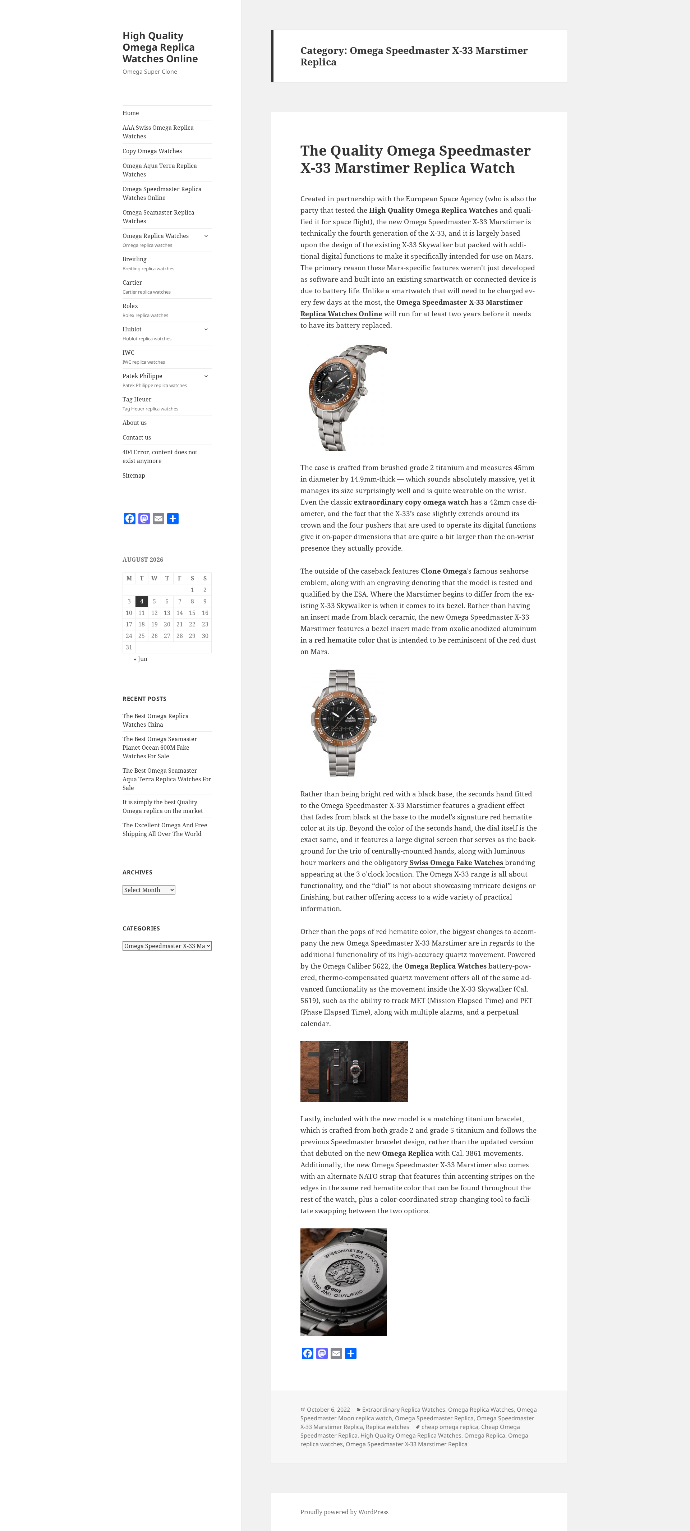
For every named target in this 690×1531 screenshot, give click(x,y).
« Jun (140, 659)
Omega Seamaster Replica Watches (158, 216)
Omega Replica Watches (156, 240)
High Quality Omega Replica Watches (410, 1435)
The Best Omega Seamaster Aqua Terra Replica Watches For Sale (167, 779)
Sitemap (134, 475)
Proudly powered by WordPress (344, 1512)
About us (135, 423)
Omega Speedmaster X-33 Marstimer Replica (407, 1444)
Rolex (145, 310)
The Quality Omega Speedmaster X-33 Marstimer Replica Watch (415, 159)
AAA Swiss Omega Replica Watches (158, 132)
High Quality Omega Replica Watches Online (160, 47)
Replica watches (387, 1427)
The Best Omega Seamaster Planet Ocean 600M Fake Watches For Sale (160, 747)
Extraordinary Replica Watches (403, 1409)
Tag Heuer (150, 403)
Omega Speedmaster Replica (434, 1418)
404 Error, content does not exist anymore (160, 456)
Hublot (147, 333)
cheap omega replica (450, 1427)
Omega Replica (484, 1435)
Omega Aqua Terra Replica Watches (160, 170)
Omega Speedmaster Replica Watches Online (162, 193)
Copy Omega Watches (152, 151)
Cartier (147, 287)
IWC (144, 357)
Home (131, 113)
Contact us (137, 437)
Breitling (148, 263)
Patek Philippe (155, 380)
